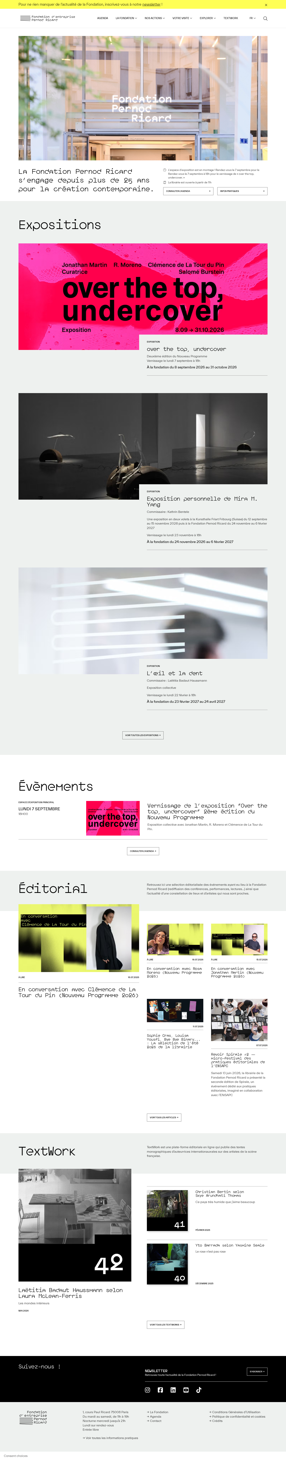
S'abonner (256, 1371)
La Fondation (125, 18)
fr (251, 18)
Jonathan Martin (196, 824)
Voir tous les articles (163, 1117)
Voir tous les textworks (164, 1325)
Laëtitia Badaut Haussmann (187, 680)
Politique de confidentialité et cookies (238, 1416)
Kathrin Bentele (178, 511)
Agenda (102, 18)
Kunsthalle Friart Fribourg (213, 519)
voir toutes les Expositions (141, 735)
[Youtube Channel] (186, 1390)
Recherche (265, 18)
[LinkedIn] (173, 1390)
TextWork (231, 18)
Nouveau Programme (192, 356)
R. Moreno (216, 824)
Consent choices (16, 1455)
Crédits (217, 1420)
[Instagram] (147, 1390)
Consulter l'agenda (178, 191)
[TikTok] (198, 1390)
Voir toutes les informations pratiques (112, 1438)
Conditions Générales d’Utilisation (236, 1412)
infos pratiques (229, 191)
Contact (155, 1420)
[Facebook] (160, 1390)
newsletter (151, 4)
